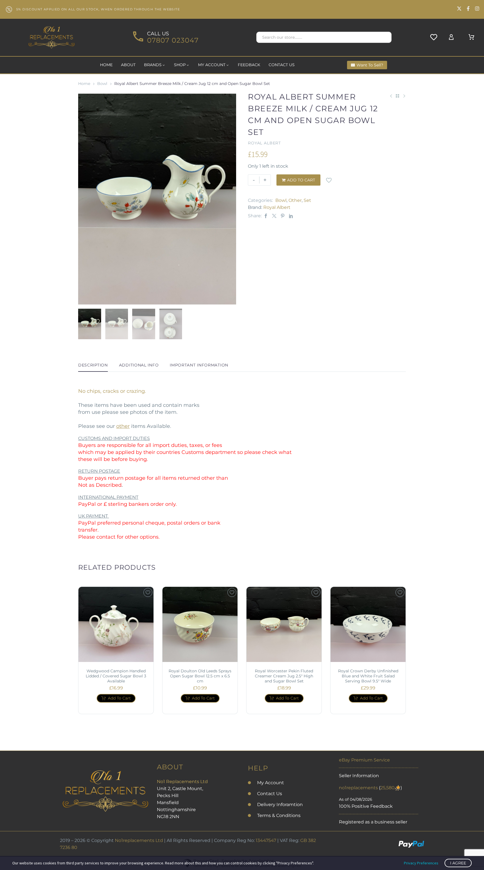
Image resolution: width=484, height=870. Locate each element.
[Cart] (471, 37)
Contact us (282, 64)
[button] (384, 37)
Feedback (249, 64)
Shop (180, 64)
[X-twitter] (459, 8)
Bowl (102, 83)
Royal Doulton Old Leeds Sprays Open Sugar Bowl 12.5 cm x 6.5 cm (200, 676)
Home (106, 64)
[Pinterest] (282, 215)
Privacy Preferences (421, 863)
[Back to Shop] (397, 96)
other (123, 426)
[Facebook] (266, 215)
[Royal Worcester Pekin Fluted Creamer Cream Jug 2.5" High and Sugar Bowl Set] (284, 624)
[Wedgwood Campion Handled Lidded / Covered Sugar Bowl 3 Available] (115, 624)
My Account (211, 64)
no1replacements (358, 787)
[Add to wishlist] (328, 180)
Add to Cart (298, 180)
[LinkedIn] (291, 215)
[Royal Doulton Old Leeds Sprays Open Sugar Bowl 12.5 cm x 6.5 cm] (200, 624)
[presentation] (85, 199)
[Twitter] (274, 215)
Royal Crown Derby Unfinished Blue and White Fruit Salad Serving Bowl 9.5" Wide (368, 676)
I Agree (458, 863)
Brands (153, 64)
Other (295, 200)
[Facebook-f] (468, 8)
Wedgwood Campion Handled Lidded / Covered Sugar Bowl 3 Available (116, 676)
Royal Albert (276, 207)
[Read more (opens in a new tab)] (165, 37)
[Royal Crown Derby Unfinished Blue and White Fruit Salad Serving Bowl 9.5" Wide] (368, 624)
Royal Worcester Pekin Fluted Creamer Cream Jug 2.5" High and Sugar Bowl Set (284, 676)
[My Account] (451, 37)
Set (307, 200)
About (128, 64)
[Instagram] (477, 8)
